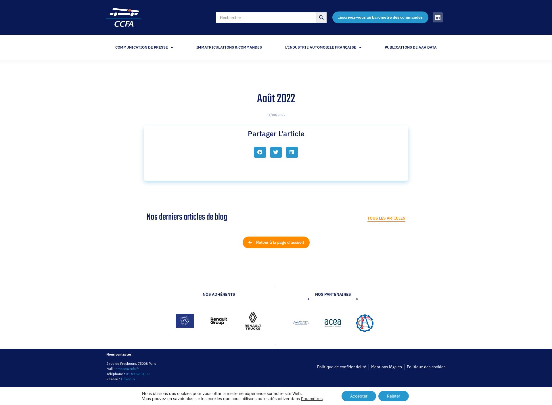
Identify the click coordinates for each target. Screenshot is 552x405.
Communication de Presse (141, 47)
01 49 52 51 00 (138, 374)
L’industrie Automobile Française (320, 47)
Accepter (358, 396)
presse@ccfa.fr (127, 368)
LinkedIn (128, 379)
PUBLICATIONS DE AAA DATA (411, 47)
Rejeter (393, 396)
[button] (260, 152)
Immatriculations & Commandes (229, 47)
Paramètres (312, 398)
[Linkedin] (438, 17)
